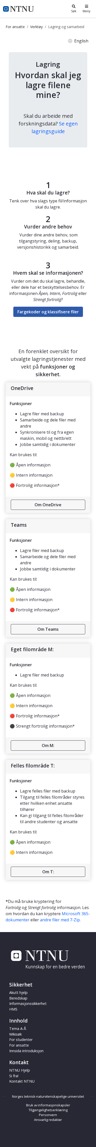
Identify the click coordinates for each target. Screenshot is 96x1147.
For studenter (21, 1039)
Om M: (48, 745)
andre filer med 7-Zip (60, 920)
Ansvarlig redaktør (48, 1119)
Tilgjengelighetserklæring (48, 1110)
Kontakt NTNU (22, 1081)
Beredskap (18, 998)
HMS (13, 1009)
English (81, 41)
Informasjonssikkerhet (28, 1003)
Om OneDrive (48, 505)
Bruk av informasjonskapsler (48, 1105)
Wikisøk (15, 1034)
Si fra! (13, 1075)
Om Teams (48, 629)
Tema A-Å (17, 1028)
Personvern (48, 1114)
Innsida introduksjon (26, 1050)
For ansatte (15, 26)
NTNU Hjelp (19, 1070)
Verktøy (36, 26)
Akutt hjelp (18, 992)
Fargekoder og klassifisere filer (48, 312)
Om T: (48, 872)
